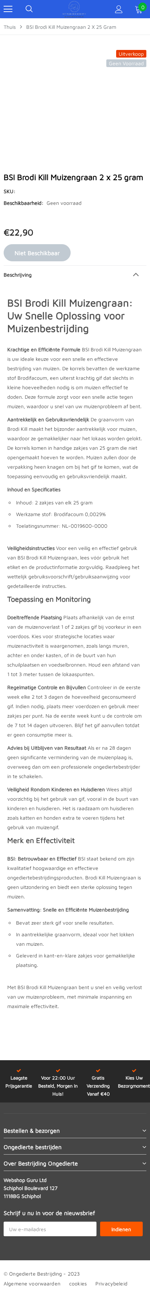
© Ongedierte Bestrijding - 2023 (42, 1273)
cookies (78, 1283)
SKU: (9, 191)
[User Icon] (119, 9)
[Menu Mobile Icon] (8, 9)
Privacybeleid (111, 1283)
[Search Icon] (29, 9)
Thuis (10, 27)
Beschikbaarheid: (23, 203)
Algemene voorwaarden (32, 1283)
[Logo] (74, 9)
